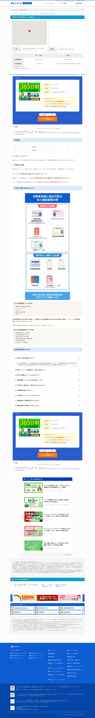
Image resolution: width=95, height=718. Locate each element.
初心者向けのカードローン (37, 657)
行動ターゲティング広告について (57, 675)
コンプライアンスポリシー (57, 668)
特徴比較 (52, 656)
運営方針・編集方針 (74, 660)
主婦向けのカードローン (17, 657)
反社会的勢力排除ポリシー (76, 669)
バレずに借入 (47, 548)
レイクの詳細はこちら (47, 119)
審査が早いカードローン (36, 655)
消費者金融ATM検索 (55, 660)
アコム (45, 519)
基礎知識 (52, 653)
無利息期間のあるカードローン (19, 655)
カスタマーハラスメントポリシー (57, 680)
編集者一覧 (72, 656)
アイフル (46, 533)
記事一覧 (69, 554)
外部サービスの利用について (57, 664)
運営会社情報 (72, 676)
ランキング (53, 650)
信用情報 (59, 490)
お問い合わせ (72, 673)
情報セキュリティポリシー (76, 666)
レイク (45, 490)
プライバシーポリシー (56, 671)
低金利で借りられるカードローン (19, 653)
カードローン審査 (52, 490)
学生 (57, 548)
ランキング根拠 (73, 653)
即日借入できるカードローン (37, 653)
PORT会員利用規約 (74, 663)
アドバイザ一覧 (73, 650)
